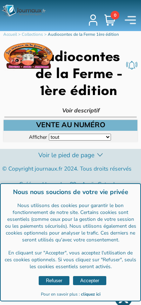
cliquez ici (91, 294)
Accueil (10, 34)
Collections (32, 34)
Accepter (89, 280)
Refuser (54, 280)
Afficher (38, 137)
